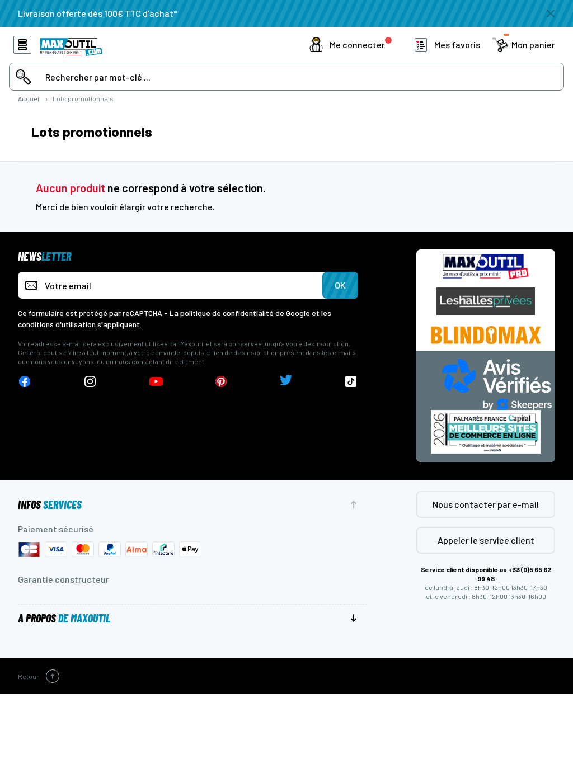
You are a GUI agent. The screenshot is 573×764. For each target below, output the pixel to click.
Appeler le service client (486, 540)
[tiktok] (351, 382)
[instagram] (90, 382)
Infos (50, 504)
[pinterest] (221, 382)
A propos (64, 618)
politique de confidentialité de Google (245, 313)
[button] (350, 44)
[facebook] (24, 382)
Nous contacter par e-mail (486, 504)
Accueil (29, 98)
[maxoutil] (486, 266)
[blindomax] (486, 335)
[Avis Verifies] (497, 382)
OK (340, 285)
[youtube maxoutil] (156, 382)
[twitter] (286, 382)
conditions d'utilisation (57, 324)
